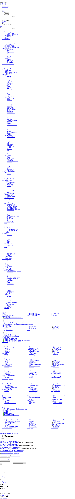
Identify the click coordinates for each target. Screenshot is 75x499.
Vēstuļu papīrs (9, 84)
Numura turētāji (31, 420)
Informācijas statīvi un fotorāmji (9, 178)
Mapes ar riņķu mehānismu (11, 101)
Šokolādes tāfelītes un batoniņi (11, 253)
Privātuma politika (5, 475)
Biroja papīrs (9, 76)
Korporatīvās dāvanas (5, 309)
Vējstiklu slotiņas (7, 303)
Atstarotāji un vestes (7, 307)
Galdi (5, 263)
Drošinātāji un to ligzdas (10, 292)
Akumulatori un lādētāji (10, 54)
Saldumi (5, 251)
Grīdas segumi (55, 354)
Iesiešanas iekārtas (7, 38)
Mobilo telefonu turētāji (32, 419)
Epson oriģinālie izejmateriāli (9, 45)
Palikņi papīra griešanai (10, 144)
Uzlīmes (8, 95)
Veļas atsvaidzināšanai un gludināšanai (13, 216)
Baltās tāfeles (9, 174)
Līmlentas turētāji (9, 162)
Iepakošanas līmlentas (10, 158)
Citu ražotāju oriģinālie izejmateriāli (10, 46)
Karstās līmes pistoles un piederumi (12, 161)
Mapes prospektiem (10, 112)
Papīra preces (6, 85)
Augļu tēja (8, 241)
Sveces (5, 223)
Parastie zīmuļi (9, 118)
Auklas (8, 219)
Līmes (8, 156)
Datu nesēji (6, 58)
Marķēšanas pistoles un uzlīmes (7, 69)
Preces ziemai (6, 308)
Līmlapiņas (8, 86)
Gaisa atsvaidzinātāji (10, 211)
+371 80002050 (5, 7)
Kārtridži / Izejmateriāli (6, 39)
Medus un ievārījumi (10, 245)
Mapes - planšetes (7, 370)
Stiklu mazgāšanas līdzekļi (11, 205)
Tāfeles (5, 172)
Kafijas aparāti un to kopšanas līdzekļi (13, 230)
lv (0, 26)
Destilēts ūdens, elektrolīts (11, 299)
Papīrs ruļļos (9, 78)
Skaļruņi (8, 55)
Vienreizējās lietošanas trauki (9, 260)
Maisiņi (8, 220)
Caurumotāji (31, 373)
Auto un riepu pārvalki (10, 291)
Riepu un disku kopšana (10, 274)
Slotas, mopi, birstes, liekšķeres (12, 201)
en (1, 26)
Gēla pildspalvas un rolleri (11, 117)
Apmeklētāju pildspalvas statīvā (12, 115)
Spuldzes (5, 225)
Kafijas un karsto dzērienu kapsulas (12, 237)
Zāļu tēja (8, 242)
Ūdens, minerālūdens (32, 405)
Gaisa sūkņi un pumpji (10, 284)
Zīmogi (8, 154)
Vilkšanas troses (9, 288)
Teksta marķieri (31, 361)
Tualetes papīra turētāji (10, 189)
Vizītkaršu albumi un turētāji (11, 151)
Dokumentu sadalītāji (10, 107)
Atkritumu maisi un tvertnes (8, 194)
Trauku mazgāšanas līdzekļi (11, 204)
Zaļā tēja (8, 240)
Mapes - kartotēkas (10, 111)
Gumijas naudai (9, 145)
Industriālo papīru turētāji (8, 386)
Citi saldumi (8, 255)
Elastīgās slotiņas (9, 305)
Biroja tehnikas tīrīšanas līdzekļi (9, 170)
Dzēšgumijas (9, 123)
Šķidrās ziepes (9, 192)
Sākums (1, 433)
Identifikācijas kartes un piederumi (10, 179)
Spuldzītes (6, 294)
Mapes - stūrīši (9, 99)
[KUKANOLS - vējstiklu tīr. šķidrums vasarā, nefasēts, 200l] (10, 456)
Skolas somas (9, 167)
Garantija (3, 9)
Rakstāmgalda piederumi (8, 135)
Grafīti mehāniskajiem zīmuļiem (12, 120)
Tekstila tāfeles (9, 176)
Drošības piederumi (10, 283)
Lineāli (8, 142)
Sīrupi (7, 246)
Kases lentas (9, 92)
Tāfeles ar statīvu (31, 376)
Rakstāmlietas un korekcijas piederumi (33, 349)
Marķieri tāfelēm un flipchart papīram (13, 128)
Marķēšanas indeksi (10, 91)
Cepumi (5, 247)
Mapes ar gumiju (9, 105)
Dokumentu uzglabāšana (8, 97)
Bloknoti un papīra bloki (10, 89)
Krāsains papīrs (6, 344)
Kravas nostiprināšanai (10, 289)
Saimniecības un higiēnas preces (7, 180)
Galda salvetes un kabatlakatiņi (9, 193)
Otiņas (8, 129)
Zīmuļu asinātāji (9, 122)
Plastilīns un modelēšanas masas (12, 132)
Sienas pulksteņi (7, 232)
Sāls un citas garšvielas (8, 258)
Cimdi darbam (6, 197)
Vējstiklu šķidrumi (7, 293)
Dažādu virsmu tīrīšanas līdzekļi (12, 206)
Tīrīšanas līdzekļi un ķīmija (8, 203)
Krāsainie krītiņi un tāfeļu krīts (11, 133)
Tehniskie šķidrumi (54, 418)
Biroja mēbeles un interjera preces (7, 261)
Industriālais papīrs (10, 184)
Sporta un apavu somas (10, 169)
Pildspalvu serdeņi (9, 116)
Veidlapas (8, 93)
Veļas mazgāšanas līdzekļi (8, 212)
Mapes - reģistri (9, 100)
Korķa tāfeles (31, 377)
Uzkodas (5, 257)
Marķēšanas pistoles (7, 70)
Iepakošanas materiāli (7, 217)
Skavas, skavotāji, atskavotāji (33, 374)
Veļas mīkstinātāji (9, 214)
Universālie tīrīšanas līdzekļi (11, 207)
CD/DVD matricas (10, 62)
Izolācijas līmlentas (10, 160)
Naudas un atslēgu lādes (10, 146)
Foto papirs (8, 80)
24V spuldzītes (9, 296)
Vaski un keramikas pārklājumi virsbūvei (13, 277)
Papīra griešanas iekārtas (8, 36)
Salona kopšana (9, 275)
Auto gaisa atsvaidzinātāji (8, 269)
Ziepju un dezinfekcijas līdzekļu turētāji (13, 188)
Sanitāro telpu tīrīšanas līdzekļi (9, 198)
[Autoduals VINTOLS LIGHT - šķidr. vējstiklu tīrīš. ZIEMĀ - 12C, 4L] (12, 450)
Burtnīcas (6, 357)
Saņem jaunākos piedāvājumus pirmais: (6, 462)
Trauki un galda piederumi (6, 259)
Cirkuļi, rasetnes (9, 134)
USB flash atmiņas (10, 60)
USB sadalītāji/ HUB (10, 56)
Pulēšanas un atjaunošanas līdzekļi (10, 422)
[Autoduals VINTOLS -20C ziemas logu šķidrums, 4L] (9, 453)
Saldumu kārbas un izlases (11, 254)
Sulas (7, 249)
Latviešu (4, 11)
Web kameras (9, 57)
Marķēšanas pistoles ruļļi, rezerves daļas (10, 72)
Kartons (8, 82)
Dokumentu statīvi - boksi (11, 137)
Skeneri (5, 37)
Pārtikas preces (4, 233)
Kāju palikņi (6, 264)
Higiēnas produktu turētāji (8, 185)
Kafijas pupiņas (9, 235)
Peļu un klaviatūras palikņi (8, 330)
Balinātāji (8, 215)
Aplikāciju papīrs (9, 81)
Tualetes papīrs (6, 181)
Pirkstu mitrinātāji (9, 153)
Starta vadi (8, 287)
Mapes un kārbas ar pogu (11, 103)
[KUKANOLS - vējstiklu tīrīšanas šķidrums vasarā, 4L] (9, 444)
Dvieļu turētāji (9, 186)
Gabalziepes (8, 191)
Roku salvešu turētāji (7, 385)
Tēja (5, 238)
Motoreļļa (8, 301)
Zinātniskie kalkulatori (10, 165)
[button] (38, 13)
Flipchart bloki (9, 90)
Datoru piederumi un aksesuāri (9, 49)
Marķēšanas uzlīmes (7, 71)
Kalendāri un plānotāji (10, 96)
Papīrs (5, 75)
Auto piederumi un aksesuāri (9, 279)
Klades (8, 88)
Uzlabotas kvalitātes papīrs (8, 345)
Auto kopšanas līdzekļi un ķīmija (9, 270)
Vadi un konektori (7, 63)
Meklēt (1, 16)
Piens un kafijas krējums (8, 256)
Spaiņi (8, 202)
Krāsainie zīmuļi (9, 121)
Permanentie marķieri (32, 362)
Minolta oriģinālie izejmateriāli (9, 44)
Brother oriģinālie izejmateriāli (9, 41)
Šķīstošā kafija (6, 402)
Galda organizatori (9, 139)
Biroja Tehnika (4, 29)
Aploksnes (8, 94)
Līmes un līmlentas (7, 155)
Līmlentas (8, 157)
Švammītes (30, 383)
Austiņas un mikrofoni (10, 52)
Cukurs (8, 244)
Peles (7, 51)
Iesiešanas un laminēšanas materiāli (8, 64)
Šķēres (8, 143)
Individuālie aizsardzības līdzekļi (7, 267)
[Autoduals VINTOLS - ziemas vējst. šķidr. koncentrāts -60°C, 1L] (11, 447)
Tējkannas (8, 228)
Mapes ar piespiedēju (10, 104)
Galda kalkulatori (56, 367)
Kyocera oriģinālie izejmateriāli (9, 42)
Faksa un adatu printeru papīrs (11, 79)
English (7, 14)
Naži (7, 148)
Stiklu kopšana (9, 276)
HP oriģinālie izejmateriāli (8, 40)
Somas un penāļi (7, 166)
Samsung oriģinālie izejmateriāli (9, 43)
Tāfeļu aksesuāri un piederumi (9, 177)
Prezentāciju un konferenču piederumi (8, 171)
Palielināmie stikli (9, 149)
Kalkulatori (53, 366)
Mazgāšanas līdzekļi (10, 272)
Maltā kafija (6, 401)
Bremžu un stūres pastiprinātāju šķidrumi (13, 298)
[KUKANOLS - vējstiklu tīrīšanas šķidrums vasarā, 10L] (9, 441)
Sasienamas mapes (9, 106)
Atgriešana (4, 482)
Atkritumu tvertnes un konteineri (12, 196)
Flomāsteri (8, 127)
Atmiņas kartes (9, 59)
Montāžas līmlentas (10, 159)
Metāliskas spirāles (7, 67)
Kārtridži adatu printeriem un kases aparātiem (11, 47)
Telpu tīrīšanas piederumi (8, 199)
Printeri (5, 30)
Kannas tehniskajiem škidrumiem (12, 302)
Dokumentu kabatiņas (10, 98)
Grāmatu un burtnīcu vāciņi (11, 113)
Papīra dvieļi (9, 183)
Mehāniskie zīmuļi (9, 119)
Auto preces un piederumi (6, 268)
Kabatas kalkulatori (10, 164)
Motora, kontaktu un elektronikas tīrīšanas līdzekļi (12, 421)
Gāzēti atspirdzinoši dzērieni (11, 250)
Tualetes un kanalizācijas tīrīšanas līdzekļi (13, 209)
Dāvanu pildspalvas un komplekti (12, 130)
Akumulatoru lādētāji (10, 280)
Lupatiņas (8, 200)
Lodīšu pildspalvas (32, 350)
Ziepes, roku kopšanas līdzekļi (9, 190)
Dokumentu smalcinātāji (10, 33)
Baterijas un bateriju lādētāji (8, 226)
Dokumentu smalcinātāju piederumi (12, 34)
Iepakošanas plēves (10, 218)
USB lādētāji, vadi (9, 290)
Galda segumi (9, 147)
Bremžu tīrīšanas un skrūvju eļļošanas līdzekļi (14, 271)
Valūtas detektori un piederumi (9, 35)
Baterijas (8, 281)
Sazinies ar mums (5, 481)
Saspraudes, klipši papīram (11, 140)
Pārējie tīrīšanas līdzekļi (10, 210)
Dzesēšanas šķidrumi (10, 300)
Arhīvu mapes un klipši (10, 108)
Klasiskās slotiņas (9, 306)
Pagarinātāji (4, 395)
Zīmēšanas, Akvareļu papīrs (11, 83)
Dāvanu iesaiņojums (10, 221)
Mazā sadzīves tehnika (8, 227)
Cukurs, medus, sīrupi (8, 243)
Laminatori (6, 31)
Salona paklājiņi (9, 286)
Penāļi (8, 168)
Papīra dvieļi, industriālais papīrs (9, 182)
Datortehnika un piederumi (6, 48)
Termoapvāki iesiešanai (8, 68)
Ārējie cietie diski (9, 61)
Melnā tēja (8, 239)
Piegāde (3, 8)
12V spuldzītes (9, 295)
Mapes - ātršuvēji (7, 369)
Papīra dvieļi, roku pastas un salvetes (12, 278)
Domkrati (8, 282)
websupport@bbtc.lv (5, 6)
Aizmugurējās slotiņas (10, 304)
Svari (7, 231)
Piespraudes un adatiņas (10, 141)
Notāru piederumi (9, 152)
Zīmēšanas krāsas (9, 131)
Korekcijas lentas (9, 124)
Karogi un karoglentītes (8, 266)
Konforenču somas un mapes (11, 109)
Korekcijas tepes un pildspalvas (12, 125)
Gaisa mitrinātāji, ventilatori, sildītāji (12, 229)
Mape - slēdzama (9, 110)
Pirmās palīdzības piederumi (9, 222)
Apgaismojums (6, 265)
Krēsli (5, 262)
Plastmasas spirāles (7, 66)
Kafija (5, 234)
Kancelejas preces (5, 74)
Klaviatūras (8, 50)
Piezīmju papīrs (9, 87)
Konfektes (8, 252)
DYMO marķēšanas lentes (8, 73)
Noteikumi (4, 10)
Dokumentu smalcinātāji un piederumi (10, 32)
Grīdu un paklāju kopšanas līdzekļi (12, 208)
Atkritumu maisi (9, 195)
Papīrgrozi (8, 150)
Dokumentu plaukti (10, 136)
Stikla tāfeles (9, 173)
